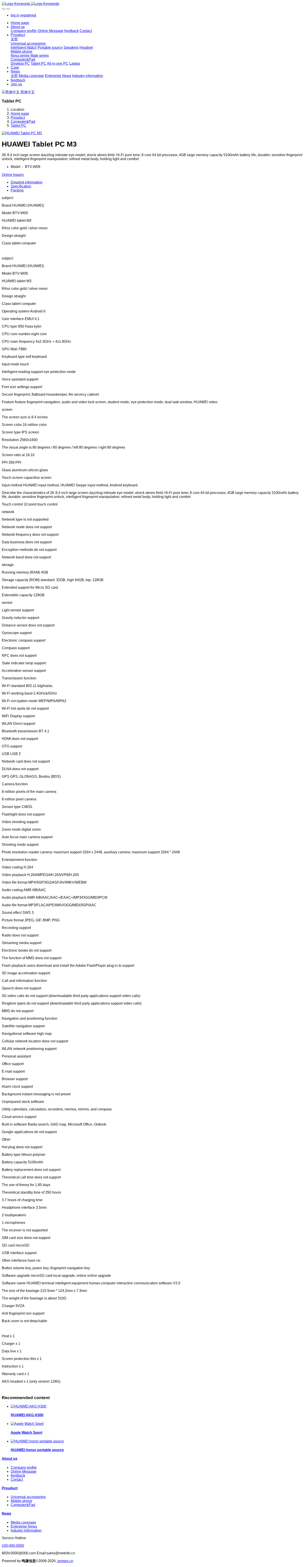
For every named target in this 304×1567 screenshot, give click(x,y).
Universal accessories (28, 1497)
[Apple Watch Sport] (27, 1424)
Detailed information (27, 182)
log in (15, 15)
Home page (20, 23)
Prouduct (18, 117)
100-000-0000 (13, 1545)
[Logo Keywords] (152, 4)
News (6, 1513)
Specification (21, 186)
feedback (18, 1475)
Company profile (24, 1467)
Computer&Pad (23, 121)
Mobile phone (21, 1501)
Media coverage (23, 1522)
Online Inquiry (13, 175)
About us (9, 1458)
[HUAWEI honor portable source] (37, 1441)
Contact (17, 1479)
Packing (17, 190)
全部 (14, 39)
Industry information (26, 1530)
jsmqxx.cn (65, 1561)
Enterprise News (24, 1526)
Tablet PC (18, 125)
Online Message (23, 1471)
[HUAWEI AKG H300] (28, 1406)
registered (28, 15)
